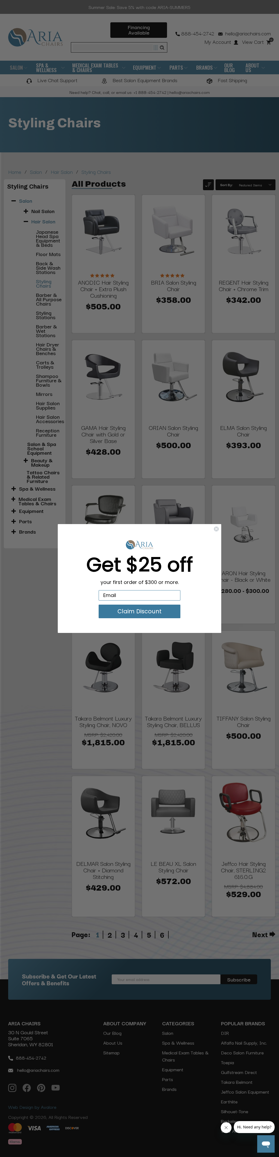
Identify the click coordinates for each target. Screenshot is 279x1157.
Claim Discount (139, 611)
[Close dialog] (216, 529)
